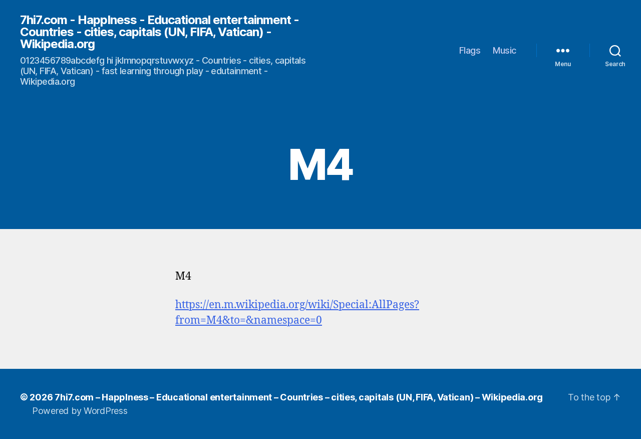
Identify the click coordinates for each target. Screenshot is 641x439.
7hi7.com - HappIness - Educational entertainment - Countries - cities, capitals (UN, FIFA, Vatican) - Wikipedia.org (159, 32)
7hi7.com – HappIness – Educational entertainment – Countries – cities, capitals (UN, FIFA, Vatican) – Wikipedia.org (299, 397)
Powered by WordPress (80, 410)
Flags (470, 50)
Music (504, 50)
